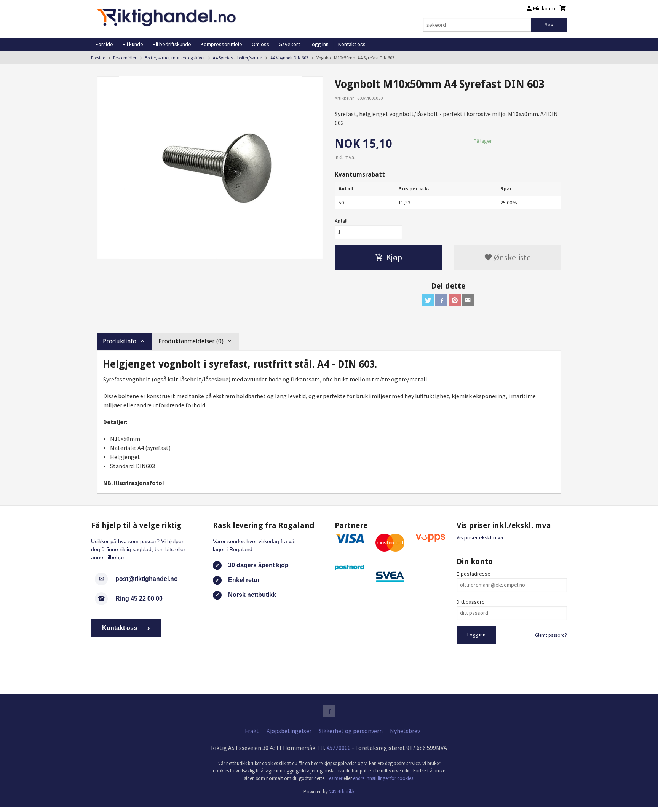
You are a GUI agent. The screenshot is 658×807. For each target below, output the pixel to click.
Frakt (252, 731)
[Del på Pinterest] (455, 300)
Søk (549, 24)
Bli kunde (133, 44)
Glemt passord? (551, 635)
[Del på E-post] (468, 300)
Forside (104, 44)
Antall (341, 220)
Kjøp (394, 257)
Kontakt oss (352, 44)
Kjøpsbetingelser (288, 731)
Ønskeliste (511, 257)
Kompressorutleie (221, 44)
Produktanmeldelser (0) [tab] (191, 341)
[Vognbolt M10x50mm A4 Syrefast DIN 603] (210, 167)
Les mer (335, 778)
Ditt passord (471, 601)
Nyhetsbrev (405, 731)
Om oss (260, 44)
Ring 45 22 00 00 (139, 598)
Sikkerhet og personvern (351, 731)
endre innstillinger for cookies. (383, 778)
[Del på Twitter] (428, 300)
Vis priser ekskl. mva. (480, 537)
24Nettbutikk (342, 791)
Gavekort (289, 44)
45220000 (338, 747)
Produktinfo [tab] (119, 341)
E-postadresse (473, 573)
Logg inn (319, 44)
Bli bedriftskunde (172, 44)
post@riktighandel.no (146, 579)
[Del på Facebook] (441, 300)
